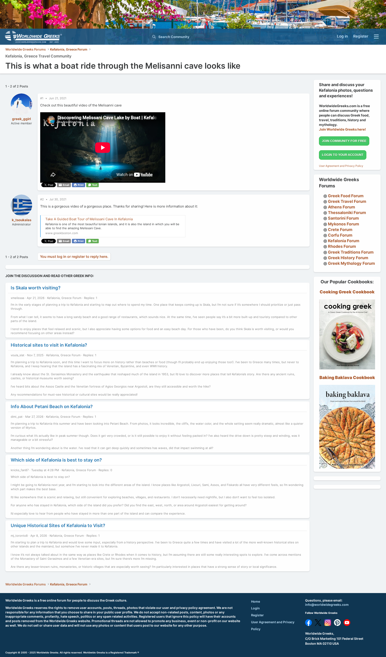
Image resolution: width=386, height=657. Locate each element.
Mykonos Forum (343, 224)
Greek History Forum (348, 257)
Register (257, 615)
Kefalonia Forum (343, 240)
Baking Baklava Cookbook (347, 377)
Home (255, 601)
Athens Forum (341, 207)
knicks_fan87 (20, 470)
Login (255, 608)
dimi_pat (17, 416)
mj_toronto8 (19, 535)
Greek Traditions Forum (350, 252)
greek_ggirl (21, 119)
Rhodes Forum (342, 246)
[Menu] (376, 36)
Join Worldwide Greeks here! (342, 129)
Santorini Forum (343, 218)
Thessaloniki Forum (347, 212)
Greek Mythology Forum (351, 263)
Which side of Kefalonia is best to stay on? (56, 460)
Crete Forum (340, 229)
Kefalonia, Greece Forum (64, 298)
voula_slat (17, 355)
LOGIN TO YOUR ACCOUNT (342, 155)
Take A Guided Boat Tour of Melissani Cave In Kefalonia (89, 219)
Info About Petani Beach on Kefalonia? (52, 406)
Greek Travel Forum (347, 201)
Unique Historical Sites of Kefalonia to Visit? (58, 525)
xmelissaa (17, 298)
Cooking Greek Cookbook (347, 292)
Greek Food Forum (345, 195)
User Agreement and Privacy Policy (341, 165)
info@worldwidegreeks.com (327, 604)
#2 (42, 199)
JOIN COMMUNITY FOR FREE (344, 141)
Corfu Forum (340, 235)
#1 (42, 98)
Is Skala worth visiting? (36, 287)
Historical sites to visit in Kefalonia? (49, 345)
